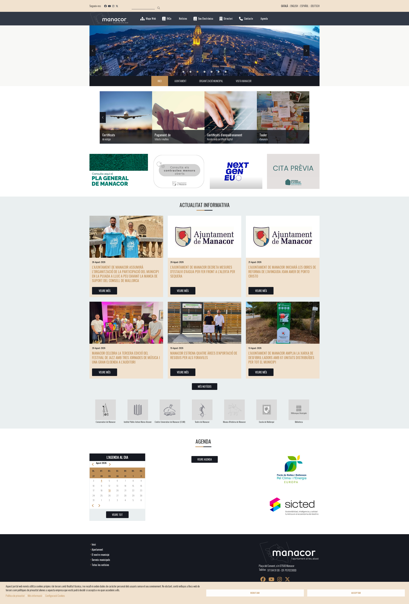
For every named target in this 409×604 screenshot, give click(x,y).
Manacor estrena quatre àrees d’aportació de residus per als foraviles (203, 355)
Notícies (183, 18)
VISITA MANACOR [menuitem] (243, 81)
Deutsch (315, 6)
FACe (169, 18)
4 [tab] (204, 72)
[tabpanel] (204, 50)
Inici (94, 544)
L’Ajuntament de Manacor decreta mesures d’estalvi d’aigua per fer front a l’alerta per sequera (202, 271)
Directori (228, 18)
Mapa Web (151, 18)
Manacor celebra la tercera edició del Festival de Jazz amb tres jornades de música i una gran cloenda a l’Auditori (126, 357)
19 (109, 490)
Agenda (264, 18)
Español (304, 6)
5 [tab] (211, 72)
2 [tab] (190, 72)
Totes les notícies (100, 565)
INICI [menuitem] (160, 81)
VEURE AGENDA (204, 459)
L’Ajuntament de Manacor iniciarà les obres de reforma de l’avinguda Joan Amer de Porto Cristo (282, 271)
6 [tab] (219, 72)
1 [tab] (183, 72)
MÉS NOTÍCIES (204, 386)
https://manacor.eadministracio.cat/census (230, 117)
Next (306, 50)
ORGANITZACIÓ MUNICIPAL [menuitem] (211, 81)
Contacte (248, 18)
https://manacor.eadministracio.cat (283, 117)
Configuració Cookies (55, 596)
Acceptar (356, 592)
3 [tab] (197, 72)
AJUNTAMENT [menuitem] (180, 81)
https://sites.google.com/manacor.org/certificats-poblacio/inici (126, 117)
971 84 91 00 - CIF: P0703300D (281, 570)
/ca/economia (178, 117)
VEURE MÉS (105, 291)
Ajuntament (97, 549)
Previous (92, 50)
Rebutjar (255, 592)
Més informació (35, 596)
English (294, 6)
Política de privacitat (15, 596)
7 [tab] (226, 72)
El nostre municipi (100, 555)
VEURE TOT (117, 515)
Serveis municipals (101, 560)
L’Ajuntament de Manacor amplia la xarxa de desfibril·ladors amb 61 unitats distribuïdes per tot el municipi (281, 357)
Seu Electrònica (205, 18)
